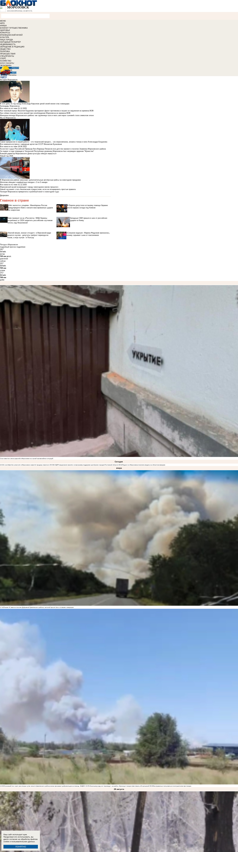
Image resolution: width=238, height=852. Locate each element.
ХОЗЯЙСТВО (5, 61)
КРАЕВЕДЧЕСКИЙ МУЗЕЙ (11, 35)
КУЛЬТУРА (4, 37)
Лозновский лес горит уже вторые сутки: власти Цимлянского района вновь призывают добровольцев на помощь (41, 786)
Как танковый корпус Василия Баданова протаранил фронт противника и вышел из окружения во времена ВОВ (47, 111)
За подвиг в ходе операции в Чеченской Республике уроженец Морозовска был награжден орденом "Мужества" (47, 151)
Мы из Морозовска (8, 118)
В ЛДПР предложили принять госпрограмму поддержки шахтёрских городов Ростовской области (86, 465)
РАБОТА (15, 68)
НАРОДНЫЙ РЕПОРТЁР (10, 42)
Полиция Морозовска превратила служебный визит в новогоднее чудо (29, 192)
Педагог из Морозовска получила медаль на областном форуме (143, 465)
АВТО (2, 23)
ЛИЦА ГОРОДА (6, 40)
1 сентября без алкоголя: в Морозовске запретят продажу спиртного (26, 465)
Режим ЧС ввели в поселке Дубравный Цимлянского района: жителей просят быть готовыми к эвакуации (39, 607)
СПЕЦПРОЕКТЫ (7, 56)
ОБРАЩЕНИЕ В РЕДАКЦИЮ (12, 47)
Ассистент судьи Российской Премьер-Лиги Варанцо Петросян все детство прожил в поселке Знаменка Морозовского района (53, 149)
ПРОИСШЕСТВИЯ (7, 54)
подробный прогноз (8, 247)
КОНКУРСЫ (5, 33)
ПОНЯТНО (20, 847)
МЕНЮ (3, 21)
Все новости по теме (8, 108)
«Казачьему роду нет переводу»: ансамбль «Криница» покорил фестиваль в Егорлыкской (119, 786)
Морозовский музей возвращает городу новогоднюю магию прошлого (29, 187)
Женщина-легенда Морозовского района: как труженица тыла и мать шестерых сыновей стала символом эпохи (47, 115)
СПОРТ (3, 58)
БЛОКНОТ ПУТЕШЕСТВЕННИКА (14, 28)
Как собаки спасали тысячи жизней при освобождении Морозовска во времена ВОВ (35, 113)
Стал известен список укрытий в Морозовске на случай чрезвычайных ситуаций (26, 458)
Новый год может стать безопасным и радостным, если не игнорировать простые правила (38, 189)
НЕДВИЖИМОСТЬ (8, 44)
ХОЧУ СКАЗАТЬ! (7, 63)
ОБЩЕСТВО (5, 49)
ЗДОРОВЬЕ (5, 30)
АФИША (3, 26)
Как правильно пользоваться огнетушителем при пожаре (172, 786)
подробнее (21, 247)
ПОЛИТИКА (5, 51)
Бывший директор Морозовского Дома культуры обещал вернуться (28, 153)
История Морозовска (8, 80)
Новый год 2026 (6, 156)
